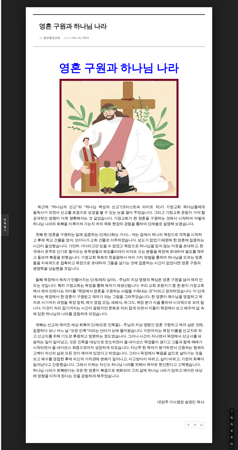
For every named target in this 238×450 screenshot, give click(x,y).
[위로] (231, 430)
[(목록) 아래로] (231, 437)
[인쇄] (231, 443)
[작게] (231, 424)
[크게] (231, 417)
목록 (4, 225)
